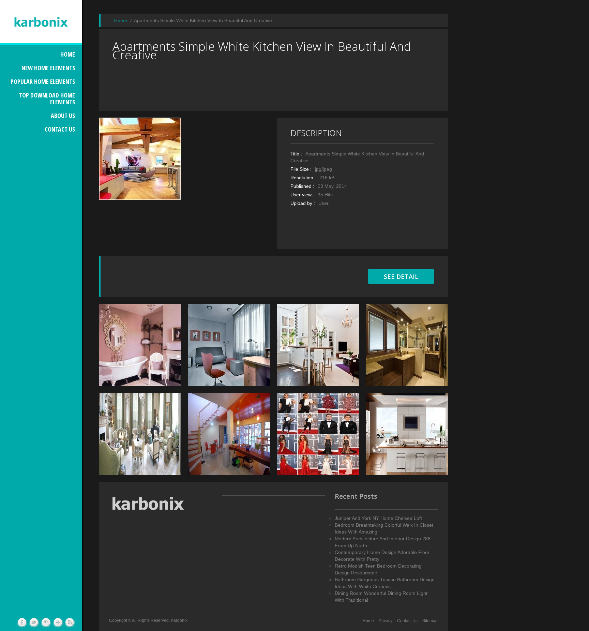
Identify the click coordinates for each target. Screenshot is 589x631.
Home (368, 620)
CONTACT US (60, 129)
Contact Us (407, 620)
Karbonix (179, 620)
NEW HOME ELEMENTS (48, 68)
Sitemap (430, 620)
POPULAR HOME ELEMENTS (43, 81)
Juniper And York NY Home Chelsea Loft (378, 518)
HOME (67, 54)
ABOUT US (63, 115)
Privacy (385, 620)
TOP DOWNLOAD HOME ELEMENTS (47, 98)
